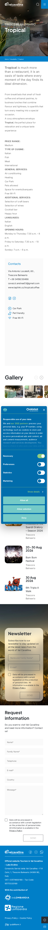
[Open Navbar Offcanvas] (44, 4)
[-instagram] (36, 852)
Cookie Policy (26, 918)
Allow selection (24, 509)
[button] (41, 377)
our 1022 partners (19, 423)
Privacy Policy (19, 688)
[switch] (41, 464)
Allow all (24, 500)
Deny (24, 518)
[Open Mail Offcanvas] (44, 926)
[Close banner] (44, 410)
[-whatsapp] (41, 852)
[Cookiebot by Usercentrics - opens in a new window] (28, 410)
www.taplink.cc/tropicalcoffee (23, 287)
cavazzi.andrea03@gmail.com (23, 283)
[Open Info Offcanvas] (44, 920)
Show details (34, 492)
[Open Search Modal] (37, 4)
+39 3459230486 (19, 279)
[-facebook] (30, 852)
